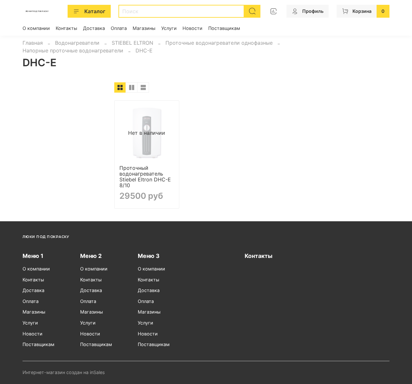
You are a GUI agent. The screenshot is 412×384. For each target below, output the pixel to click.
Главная (33, 43)
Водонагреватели (77, 43)
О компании (36, 28)
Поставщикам (224, 28)
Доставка (94, 28)
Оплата (119, 28)
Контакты (66, 28)
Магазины (144, 28)
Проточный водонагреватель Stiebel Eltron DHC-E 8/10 (145, 176)
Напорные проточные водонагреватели (73, 50)
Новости (192, 28)
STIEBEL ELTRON (132, 43)
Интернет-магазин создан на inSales (64, 372)
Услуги (169, 28)
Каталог (94, 11)
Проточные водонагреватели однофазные (219, 43)
